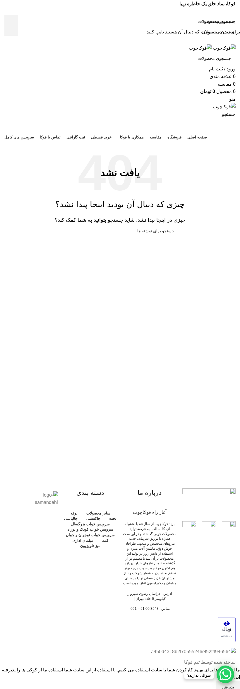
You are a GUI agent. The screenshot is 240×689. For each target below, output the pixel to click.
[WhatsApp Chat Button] (225, 674)
